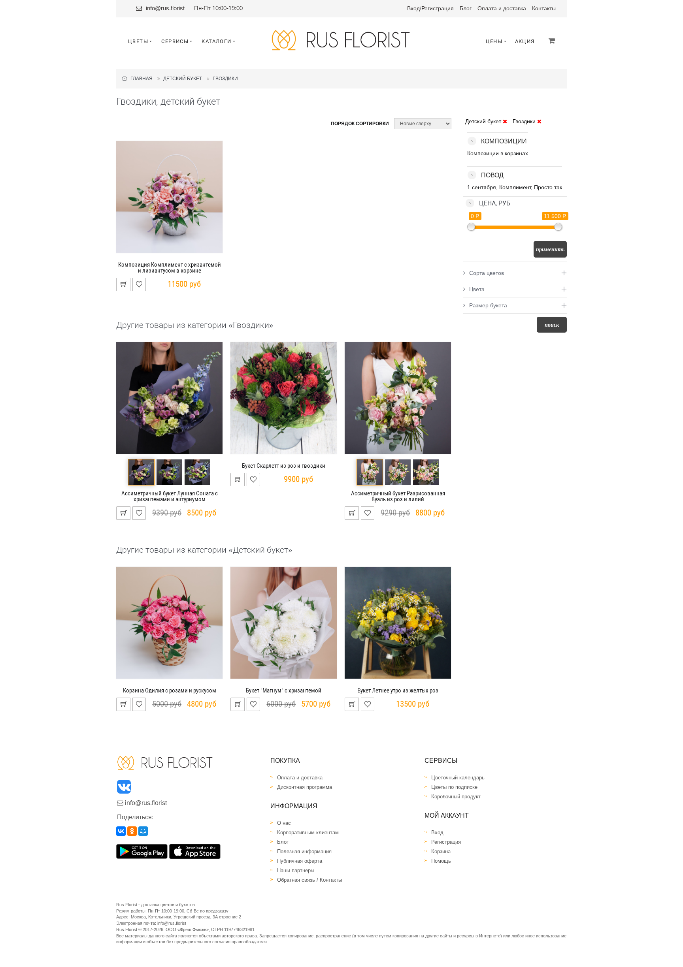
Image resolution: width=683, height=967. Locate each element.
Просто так (548, 187)
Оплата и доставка (501, 8)
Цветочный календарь (458, 778)
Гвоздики (225, 78)
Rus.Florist (126, 929)
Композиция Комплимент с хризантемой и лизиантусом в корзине (169, 267)
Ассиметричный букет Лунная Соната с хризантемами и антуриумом (169, 496)
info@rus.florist (165, 8)
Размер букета (488, 305)
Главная (140, 78)
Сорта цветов (486, 273)
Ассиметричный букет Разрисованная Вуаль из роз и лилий (398, 496)
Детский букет (182, 78)
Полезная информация (304, 851)
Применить (550, 249)
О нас (284, 823)
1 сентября (481, 187)
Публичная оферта (299, 861)
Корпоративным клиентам (308, 832)
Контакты (544, 8)
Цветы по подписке (454, 787)
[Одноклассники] (132, 831)
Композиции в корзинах (497, 153)
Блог (466, 8)
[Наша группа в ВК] (124, 788)
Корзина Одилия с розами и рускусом (169, 690)
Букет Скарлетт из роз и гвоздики (283, 465)
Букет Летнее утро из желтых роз (397, 690)
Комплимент (515, 187)
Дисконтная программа (304, 787)
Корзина (441, 851)
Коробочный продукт (456, 797)
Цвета (477, 289)
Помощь (441, 861)
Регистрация (437, 8)
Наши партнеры (295, 870)
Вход (413, 8)
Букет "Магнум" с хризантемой (283, 690)
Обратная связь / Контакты (309, 880)
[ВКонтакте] (121, 831)
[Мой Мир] (143, 831)
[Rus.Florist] (341, 40)
